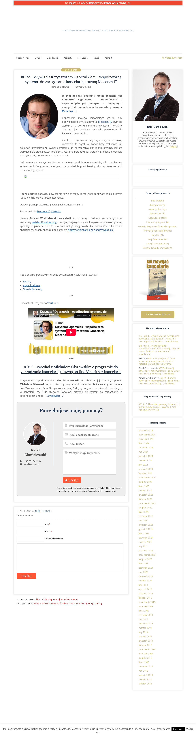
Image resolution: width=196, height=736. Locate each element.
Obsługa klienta (157, 213)
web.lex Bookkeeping (44, 222)
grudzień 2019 (146, 593)
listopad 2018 (145, 645)
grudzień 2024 (146, 430)
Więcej (173, 146)
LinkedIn (56, 211)
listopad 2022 (145, 499)
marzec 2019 (145, 627)
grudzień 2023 (146, 469)
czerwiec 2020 (146, 567)
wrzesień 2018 (146, 653)
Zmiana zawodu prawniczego (157, 247)
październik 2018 (147, 649)
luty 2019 (143, 632)
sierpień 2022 (145, 507)
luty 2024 (143, 464)
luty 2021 (143, 546)
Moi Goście (82, 58)
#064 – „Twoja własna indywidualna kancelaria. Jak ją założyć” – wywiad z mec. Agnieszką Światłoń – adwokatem (159, 338)
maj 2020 (143, 572)
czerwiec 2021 (146, 537)
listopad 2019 (145, 597)
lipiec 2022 (144, 511)
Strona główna (22, 58)
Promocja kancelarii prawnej (157, 230)
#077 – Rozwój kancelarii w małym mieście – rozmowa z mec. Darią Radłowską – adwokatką (159, 371)
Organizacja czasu (158, 217)
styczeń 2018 (145, 683)
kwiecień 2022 (146, 524)
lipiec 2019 (144, 610)
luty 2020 (143, 584)
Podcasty (68, 58)
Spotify (27, 281)
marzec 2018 (145, 679)
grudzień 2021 (146, 529)
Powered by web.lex (172, 58)
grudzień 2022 (146, 494)
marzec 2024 (145, 460)
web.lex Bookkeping (61, 709)
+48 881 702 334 (32, 461)
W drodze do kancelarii (98, 24)
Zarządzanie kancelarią (157, 243)
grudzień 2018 (146, 640)
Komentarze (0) (83, 86)
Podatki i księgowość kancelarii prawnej (157, 226)
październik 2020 (147, 554)
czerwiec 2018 (146, 666)
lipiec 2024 (144, 443)
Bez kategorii (157, 200)
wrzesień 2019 (146, 606)
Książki (96, 58)
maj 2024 (143, 451)
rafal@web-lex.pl (32, 464)
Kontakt (108, 58)
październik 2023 (147, 477)
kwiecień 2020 (146, 576)
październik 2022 (147, 503)
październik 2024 (147, 434)
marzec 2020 (145, 580)
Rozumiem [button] (178, 729)
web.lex (55, 707)
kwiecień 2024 (146, 456)
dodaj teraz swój (42, 510)
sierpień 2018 (145, 657)
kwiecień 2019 (146, 623)
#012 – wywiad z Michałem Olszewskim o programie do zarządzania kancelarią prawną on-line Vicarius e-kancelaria (71, 369)
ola (140, 345)
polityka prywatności (107, 491)
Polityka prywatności (160, 707)
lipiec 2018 (144, 662)
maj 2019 (143, 619)
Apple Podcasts (31, 285)
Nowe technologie (158, 209)
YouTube (52, 303)
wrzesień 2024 (146, 438)
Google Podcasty (32, 289)
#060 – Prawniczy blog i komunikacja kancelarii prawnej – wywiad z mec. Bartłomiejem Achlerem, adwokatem (159, 349)
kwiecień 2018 (146, 675)
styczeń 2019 (145, 636)
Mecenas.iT (69, 111)
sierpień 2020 (145, 559)
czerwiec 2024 (146, 447)
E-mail (48, 531)
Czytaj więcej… (55, 395)
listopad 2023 (145, 473)
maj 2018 (143, 670)
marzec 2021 (145, 541)
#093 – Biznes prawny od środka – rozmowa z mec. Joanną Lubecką (68, 603)
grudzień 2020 (146, 550)
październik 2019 (147, 602)
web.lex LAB (158, 235)
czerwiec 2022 (146, 516)
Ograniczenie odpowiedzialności (166, 709)
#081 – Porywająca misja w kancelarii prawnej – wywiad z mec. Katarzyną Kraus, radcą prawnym (157, 361)
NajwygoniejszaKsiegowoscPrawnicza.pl (90, 230)
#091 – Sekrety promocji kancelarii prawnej (57, 599)
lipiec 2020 (144, 563)
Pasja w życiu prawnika (157, 222)
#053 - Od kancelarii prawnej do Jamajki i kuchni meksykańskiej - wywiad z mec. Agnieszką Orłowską (159, 407)
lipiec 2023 (144, 486)
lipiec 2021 (144, 533)
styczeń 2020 (145, 589)
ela (140, 335)
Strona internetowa (54, 538)
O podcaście (52, 58)
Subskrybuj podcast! (157, 314)
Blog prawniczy (157, 204)
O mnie (38, 58)
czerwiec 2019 (146, 614)
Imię (47, 524)
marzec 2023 (145, 490)
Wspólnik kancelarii (157, 239)
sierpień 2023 (145, 481)
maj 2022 (143, 520)
